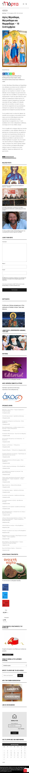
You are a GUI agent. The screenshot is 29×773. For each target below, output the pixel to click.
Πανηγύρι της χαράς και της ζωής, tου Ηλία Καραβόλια (14, 530)
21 (17, 755)
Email (3, 269)
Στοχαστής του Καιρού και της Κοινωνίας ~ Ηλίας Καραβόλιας (13, 422)
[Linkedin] (6, 73)
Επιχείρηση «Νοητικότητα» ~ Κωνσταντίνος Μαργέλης (14, 433)
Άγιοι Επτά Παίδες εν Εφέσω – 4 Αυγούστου (11, 548)
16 (24, 753)
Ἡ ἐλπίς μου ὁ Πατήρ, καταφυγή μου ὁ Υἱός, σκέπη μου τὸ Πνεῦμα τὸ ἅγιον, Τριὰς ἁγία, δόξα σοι (13, 307)
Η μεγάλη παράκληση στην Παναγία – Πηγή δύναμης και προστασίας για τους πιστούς (14, 454)
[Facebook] (3, 73)
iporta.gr (4, 13)
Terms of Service (13, 285)
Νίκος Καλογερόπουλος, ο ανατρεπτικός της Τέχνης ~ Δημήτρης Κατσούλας (14, 512)
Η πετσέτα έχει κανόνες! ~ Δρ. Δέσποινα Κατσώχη (13, 416)
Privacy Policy (5, 285)
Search (20, 675)
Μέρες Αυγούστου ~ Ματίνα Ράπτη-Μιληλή (11, 485)
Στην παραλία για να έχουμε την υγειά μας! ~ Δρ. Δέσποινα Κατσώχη (12, 472)
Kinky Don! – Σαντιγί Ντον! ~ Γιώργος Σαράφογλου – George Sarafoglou (13, 410)
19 (11, 755)
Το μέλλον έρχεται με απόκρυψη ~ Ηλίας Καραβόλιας (13, 466)
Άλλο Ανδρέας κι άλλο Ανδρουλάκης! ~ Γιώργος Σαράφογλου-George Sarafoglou (12, 542)
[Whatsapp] (11, 73)
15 (21, 753)
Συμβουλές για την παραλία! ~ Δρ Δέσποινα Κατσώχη (13, 506)
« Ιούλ (3, 762)
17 (4, 755)
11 (7, 753)
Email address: (14, 723)
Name (3, 263)
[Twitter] (8, 73)
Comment (4, 241)
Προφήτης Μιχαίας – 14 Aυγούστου (10, 450)
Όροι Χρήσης (21, 728)
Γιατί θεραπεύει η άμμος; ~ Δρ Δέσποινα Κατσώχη (13, 490)
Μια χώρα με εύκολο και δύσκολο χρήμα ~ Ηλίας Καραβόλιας (12, 460)
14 (17, 753)
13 (14, 753)
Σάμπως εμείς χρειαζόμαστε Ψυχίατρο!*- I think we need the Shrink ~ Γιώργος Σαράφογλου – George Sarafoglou (13, 479)
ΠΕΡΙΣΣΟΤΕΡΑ (8, 654)
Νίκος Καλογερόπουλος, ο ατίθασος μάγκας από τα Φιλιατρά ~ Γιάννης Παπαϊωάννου (13, 428)
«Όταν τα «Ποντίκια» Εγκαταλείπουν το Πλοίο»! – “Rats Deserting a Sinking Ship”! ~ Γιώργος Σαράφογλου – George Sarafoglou (14, 519)
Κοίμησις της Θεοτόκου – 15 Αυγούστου (11, 444)
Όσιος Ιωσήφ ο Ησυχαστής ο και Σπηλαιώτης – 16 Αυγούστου (13, 439)
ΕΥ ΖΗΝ (5, 10)
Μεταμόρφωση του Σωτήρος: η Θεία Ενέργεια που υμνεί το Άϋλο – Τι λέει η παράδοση (14, 536)
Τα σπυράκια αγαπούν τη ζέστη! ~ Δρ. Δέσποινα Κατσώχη (12, 501)
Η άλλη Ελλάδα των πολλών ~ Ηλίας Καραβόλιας (12, 525)
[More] (13, 73)
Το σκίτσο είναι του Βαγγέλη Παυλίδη (11, 379)
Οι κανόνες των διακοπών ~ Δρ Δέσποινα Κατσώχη (13, 495)
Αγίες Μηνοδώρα (9, 156)
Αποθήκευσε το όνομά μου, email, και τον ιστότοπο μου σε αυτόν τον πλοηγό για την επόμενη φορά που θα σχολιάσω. (14, 278)
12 (11, 753)
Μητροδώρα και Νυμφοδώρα (9, 158)
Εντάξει (2, 772)
